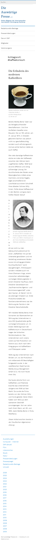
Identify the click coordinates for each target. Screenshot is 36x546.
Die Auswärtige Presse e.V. (9, 537)
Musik (5, 453)
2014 (4, 506)
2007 (5, 526)
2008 (5, 523)
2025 (5, 476)
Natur (5, 456)
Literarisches (8, 450)
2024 (5, 478)
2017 (4, 498)
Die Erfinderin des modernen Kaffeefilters (18, 74)
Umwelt (6, 467)
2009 (5, 520)
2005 (5, 532)
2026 (5, 473)
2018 (4, 495)
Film (4, 447)
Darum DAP (5, 38)
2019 (4, 492)
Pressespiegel (8, 461)
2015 (4, 504)
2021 (4, 487)
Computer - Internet (10, 442)
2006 (5, 529)
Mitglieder (4, 43)
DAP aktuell (7, 445)
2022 (5, 484)
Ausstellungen (8, 439)
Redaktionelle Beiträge (9, 28)
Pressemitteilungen (8, 33)
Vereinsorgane (6, 48)
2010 (4, 518)
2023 (5, 481)
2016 (4, 501)
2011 (4, 515)
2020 (5, 490)
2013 (4, 509)
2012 (4, 512)
